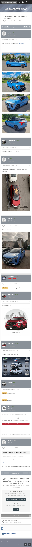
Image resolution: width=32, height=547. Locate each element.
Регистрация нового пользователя (16, 499)
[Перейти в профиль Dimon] (4, 33)
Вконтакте (9, 542)
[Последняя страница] (29, 27)
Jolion (11, 20)
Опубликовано (9, 39)
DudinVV (10, 218)
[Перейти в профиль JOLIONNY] (4, 296)
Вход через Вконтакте (10, 533)
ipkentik (10, 440)
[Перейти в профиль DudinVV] (4, 220)
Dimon (10, 32)
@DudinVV (5, 287)
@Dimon (4, 400)
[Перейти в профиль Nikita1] (4, 384)
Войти (16, 509)
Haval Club (11, 276)
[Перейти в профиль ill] (4, 159)
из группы (21, 43)
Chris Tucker (11, 140)
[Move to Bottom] (25, 544)
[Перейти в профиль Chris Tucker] (4, 142)
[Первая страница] (2, 27)
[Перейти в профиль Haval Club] (4, 278)
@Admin (4, 393)
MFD (9, 406)
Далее (25, 26)
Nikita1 (10, 382)
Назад (6, 26)
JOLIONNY (11, 294)
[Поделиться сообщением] (29, 39)
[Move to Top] (29, 544)
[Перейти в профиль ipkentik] (4, 442)
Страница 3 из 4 (16, 27)
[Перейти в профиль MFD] (4, 408)
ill (8, 158)
